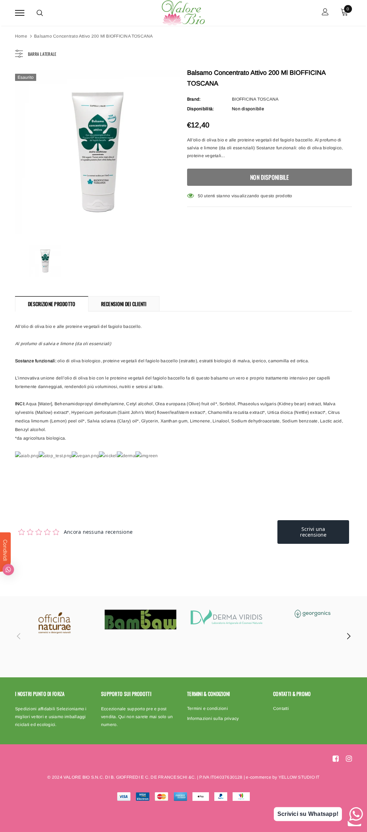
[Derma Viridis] (226, 617)
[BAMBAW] (140, 619)
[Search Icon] (40, 13)
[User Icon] (325, 13)
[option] (97, 152)
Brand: (193, 99)
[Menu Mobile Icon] (19, 13)
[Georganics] (312, 614)
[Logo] (183, 11)
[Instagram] (349, 758)
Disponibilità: (200, 108)
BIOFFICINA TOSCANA (255, 99)
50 (200, 195)
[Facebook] (336, 758)
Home (21, 36)
